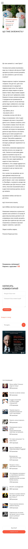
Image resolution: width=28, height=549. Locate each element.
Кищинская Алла (10, 23)
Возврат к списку (6, 317)
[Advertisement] (14, 48)
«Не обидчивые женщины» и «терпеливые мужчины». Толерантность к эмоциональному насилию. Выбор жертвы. (17, 477)
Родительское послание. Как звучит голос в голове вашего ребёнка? (16, 514)
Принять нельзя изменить (16, 420)
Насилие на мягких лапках (17, 393)
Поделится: (8, 27)
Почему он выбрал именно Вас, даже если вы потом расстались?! (17, 495)
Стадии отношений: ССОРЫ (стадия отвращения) (15, 401)
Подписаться (14, 531)
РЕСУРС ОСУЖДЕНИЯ (16, 486)
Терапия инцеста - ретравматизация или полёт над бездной (15, 411)
